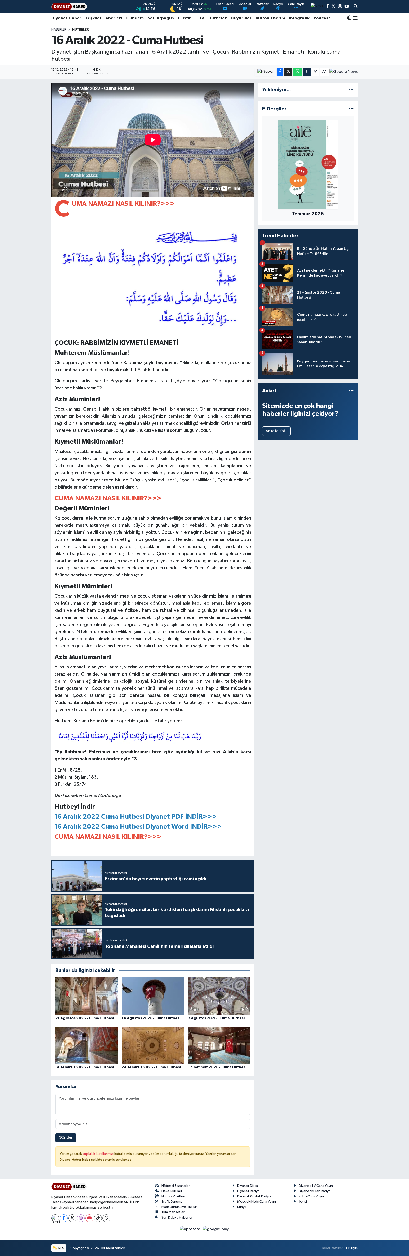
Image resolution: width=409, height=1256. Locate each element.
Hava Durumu (171, 1191)
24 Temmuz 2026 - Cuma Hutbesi (151, 1067)
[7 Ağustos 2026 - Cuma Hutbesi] (219, 996)
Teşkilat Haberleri (103, 18)
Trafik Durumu (171, 1201)
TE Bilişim (351, 1248)
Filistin (185, 18)
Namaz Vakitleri (173, 1196)
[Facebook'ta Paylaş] (280, 72)
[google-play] (216, 1229)
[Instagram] (81, 1218)
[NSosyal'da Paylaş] (265, 72)
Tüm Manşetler (173, 1212)
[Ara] (356, 7)
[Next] (55, 1218)
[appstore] (190, 1229)
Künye (242, 1207)
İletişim (304, 1201)
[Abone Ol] (343, 72)
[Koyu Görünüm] (349, 18)
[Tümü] (351, 90)
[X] (72, 1218)
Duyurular (241, 18)
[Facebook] (64, 1218)
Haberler (58, 29)
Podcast (322, 18)
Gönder (66, 1138)
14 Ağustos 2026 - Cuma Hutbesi (151, 1018)
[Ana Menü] (354, 18)
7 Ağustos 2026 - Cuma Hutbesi (216, 1018)
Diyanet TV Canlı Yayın (316, 1185)
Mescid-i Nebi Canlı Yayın (256, 1201)
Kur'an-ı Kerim (270, 18)
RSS (61, 1248)
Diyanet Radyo (248, 1191)
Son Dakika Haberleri (177, 1217)
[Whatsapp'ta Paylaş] (297, 72)
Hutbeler (217, 18)
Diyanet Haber (66, 18)
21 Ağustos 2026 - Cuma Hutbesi (84, 1018)
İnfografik (299, 18)
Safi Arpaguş (161, 18)
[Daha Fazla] (307, 72)
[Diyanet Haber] (69, 6)
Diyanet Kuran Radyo (315, 1191)
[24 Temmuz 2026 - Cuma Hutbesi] (153, 1045)
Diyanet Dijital (247, 1185)
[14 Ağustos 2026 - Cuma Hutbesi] (153, 996)
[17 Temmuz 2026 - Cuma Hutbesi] (219, 1045)
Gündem (135, 18)
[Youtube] (89, 1218)
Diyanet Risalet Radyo (254, 1196)
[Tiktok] (98, 1218)
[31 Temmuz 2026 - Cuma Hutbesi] (86, 1045)
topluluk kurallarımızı (98, 1154)
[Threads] (106, 1218)
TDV (200, 18)
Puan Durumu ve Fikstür (179, 1207)
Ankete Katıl (276, 431)
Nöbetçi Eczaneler (175, 1185)
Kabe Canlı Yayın (311, 1196)
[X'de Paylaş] (288, 72)
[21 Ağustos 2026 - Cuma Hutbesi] (86, 996)
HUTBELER (80, 29)
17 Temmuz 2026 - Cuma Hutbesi (217, 1067)
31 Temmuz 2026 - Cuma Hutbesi (84, 1067)
